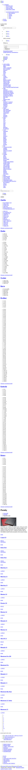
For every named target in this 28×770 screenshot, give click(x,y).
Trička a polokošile (7, 67)
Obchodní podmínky (7, 749)
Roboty (4, 153)
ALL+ (4, 122)
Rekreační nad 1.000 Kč (8, 93)
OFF (4, 125)
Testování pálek (9, 8)
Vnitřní (4, 76)
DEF (4, 119)
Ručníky (5, 139)
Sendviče (5, 115)
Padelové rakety (6, 99)
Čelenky (5, 142)
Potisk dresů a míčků (10, 9)
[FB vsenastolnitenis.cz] (3, 766)
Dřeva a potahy (6, 65)
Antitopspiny (6, 112)
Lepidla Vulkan (6, 162)
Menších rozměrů (7, 80)
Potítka (4, 141)
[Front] (2, 1)
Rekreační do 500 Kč (7, 90)
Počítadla (5, 149)
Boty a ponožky (6, 69)
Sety (4, 98)
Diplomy (5, 172)
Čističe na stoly (6, 82)
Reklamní (5, 104)
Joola (10, 16)
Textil (4, 130)
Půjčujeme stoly (9, 5)
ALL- (4, 120)
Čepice (4, 143)
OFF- (4, 123)
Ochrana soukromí (7, 750)
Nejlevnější (5, 513)
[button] (15, 31)
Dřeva (4, 117)
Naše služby (5, 173)
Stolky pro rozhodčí (7, 150)
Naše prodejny (6, 759)
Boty (4, 145)
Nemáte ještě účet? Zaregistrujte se (10, 52)
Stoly (4, 73)
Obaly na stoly (6, 81)
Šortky (4, 72)
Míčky (4, 66)
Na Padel (5, 106)
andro (10, 18)
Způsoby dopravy (7, 744)
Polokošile (5, 131)
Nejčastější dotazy (7, 751)
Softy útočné (6, 109)
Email (5, 46)
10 (3, 728)
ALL (4, 121)
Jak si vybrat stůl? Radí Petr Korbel (10, 87)
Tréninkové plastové (7, 103)
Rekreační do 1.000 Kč (8, 92)
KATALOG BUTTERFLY (9, 763)
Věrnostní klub (6, 761)
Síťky (4, 78)
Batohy (4, 156)
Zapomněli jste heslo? (8, 51)
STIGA (10, 14)
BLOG (4, 19)
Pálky (4, 71)
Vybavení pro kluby (7, 147)
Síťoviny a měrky (7, 86)
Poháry (4, 170)
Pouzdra (5, 158)
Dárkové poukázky (7, 169)
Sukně (4, 134)
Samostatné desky (7, 84)
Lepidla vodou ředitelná (8, 161)
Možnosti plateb (6, 745)
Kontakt (5, 20)
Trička (4, 132)
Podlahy (5, 160)
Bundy (4, 137)
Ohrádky (5, 148)
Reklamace (5, 747)
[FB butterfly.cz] (9, 766)
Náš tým (5, 762)
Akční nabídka (6, 64)
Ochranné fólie (6, 166)
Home (4, 193)
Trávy (4, 114)
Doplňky (5, 154)
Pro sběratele (6, 128)
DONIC (10, 15)
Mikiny (4, 138)
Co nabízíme (6, 4)
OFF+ (4, 126)
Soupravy (5, 70)
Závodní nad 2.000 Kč (8, 95)
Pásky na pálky (6, 167)
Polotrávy (5, 116)
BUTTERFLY (12, 13)
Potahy (4, 108)
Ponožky (5, 144)
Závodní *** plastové (8, 101)
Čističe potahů (6, 164)
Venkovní (5, 77)
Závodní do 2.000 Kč (8, 94)
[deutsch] (5, 58)
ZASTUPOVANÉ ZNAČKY (12, 12)
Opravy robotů (9, 7)
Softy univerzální (7, 110)
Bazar (4, 175)
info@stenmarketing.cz (10, 737)
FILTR (2, 196)
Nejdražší (5, 514)
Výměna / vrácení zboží (8, 746)
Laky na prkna (6, 165)
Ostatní (4, 151)
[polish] (5, 59)
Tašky (4, 155)
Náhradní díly (6, 83)
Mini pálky (5, 97)
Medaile (5, 171)
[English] (5, 56)
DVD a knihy (6, 159)
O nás (4, 757)
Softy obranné (6, 111)
